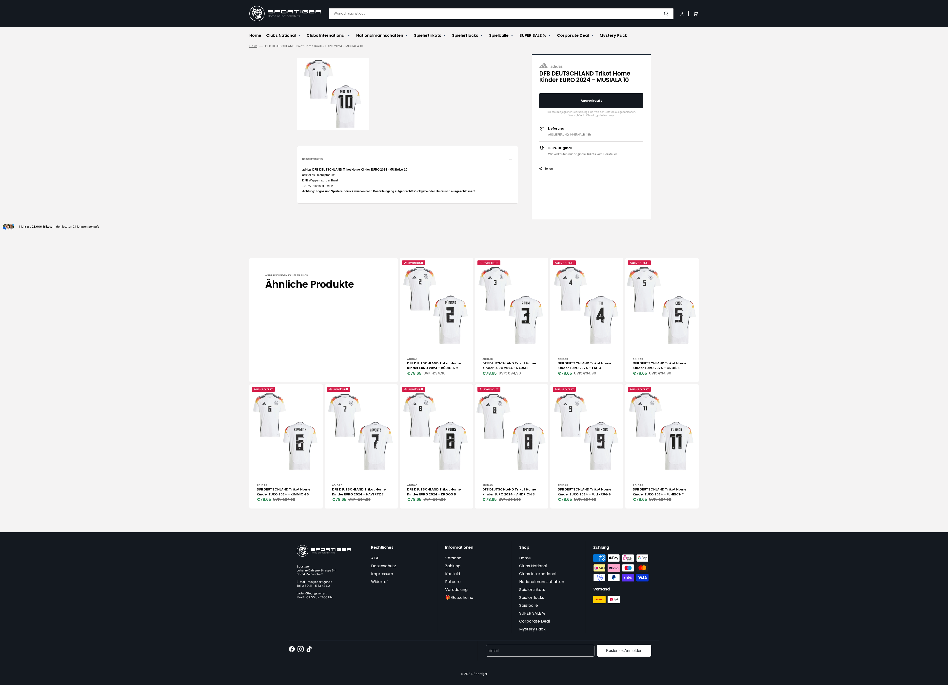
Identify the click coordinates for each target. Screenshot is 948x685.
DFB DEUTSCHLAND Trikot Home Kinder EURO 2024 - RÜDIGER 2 (434, 366)
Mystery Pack (532, 629)
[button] (681, 13)
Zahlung (452, 566)
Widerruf (379, 582)
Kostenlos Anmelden (624, 650)
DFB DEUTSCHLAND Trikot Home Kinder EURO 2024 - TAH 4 (584, 366)
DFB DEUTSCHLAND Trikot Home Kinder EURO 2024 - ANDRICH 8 (509, 492)
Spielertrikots (532, 589)
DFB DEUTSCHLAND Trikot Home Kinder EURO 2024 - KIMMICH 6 (283, 492)
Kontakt (453, 574)
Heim (253, 46)
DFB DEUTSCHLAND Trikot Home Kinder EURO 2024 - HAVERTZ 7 (359, 492)
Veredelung (456, 589)
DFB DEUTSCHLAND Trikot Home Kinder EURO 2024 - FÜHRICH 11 (659, 492)
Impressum (382, 574)
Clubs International (537, 574)
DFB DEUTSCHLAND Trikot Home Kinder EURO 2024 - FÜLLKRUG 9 (584, 492)
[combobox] (501, 13)
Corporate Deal (534, 621)
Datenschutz (383, 566)
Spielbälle (528, 605)
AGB (375, 558)
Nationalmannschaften (541, 582)
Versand (453, 558)
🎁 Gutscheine (459, 597)
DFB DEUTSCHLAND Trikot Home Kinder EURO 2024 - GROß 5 (659, 366)
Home (525, 558)
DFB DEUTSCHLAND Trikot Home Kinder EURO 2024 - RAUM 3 (509, 366)
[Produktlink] (436, 320)
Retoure (453, 582)
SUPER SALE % (532, 613)
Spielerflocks (531, 597)
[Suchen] (667, 13)
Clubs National (533, 566)
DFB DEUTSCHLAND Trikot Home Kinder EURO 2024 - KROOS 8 (434, 492)
